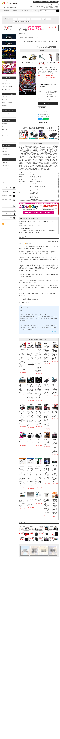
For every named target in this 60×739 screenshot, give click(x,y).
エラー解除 (4, 151)
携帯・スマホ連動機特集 (29, 37)
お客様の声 (51, 7)
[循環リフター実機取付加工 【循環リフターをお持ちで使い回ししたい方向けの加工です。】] (55, 345)
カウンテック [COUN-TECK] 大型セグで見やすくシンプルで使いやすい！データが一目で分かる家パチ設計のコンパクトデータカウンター (46, 473)
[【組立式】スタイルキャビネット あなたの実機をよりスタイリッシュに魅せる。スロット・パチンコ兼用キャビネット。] (55, 435)
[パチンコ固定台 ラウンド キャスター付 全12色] (55, 407)
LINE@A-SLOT (5, 191)
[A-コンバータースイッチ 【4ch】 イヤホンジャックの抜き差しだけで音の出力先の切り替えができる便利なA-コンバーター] (22, 407)
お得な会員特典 (5, 123)
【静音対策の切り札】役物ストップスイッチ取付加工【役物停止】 (22, 388)
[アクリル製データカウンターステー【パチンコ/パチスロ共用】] (30, 495)
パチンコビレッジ (6, 176)
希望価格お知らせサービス (7, 140)
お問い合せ (46, 7)
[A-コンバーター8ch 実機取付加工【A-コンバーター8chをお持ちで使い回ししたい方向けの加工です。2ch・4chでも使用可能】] (30, 407)
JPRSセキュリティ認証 (7, 217)
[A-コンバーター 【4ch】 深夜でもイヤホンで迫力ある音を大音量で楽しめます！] (55, 380)
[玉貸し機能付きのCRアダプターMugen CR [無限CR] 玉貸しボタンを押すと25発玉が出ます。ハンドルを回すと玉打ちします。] (47, 495)
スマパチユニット (21, 19)
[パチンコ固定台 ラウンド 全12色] (22, 435)
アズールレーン (16, 21)
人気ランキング (24, 10)
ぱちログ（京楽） (38, 37)
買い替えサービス (5, 138)
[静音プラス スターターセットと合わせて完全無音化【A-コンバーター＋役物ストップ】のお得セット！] (30, 345)
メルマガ (4, 209)
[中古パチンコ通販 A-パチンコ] (10, 4)
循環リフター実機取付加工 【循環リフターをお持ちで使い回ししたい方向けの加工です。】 (54, 354)
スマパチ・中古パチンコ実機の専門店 (9, 7)
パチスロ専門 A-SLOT (6, 187)
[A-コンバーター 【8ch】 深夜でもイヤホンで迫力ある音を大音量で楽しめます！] (47, 380)
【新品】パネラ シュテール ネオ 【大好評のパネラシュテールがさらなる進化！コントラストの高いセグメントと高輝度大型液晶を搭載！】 (54, 473)
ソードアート (33, 19)
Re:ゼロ (39, 19)
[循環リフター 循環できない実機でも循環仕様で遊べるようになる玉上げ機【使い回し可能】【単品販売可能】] (47, 345)
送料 (3, 132)
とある (43, 19)
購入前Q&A (4, 126)
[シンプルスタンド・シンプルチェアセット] (38, 435)
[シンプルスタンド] (30, 435)
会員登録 (42, 6)
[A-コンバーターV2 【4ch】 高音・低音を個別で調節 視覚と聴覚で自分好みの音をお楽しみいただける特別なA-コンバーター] (38, 380)
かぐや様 (23, 21)
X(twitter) (4, 205)
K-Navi (3, 182)
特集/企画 (21, 37)
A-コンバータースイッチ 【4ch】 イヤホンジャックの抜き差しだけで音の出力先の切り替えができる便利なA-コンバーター (22, 418)
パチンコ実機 (6, 10)
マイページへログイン (49, 6)
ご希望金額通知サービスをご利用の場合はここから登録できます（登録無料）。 (38, 212)
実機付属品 (4, 129)
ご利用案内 (57, 6)
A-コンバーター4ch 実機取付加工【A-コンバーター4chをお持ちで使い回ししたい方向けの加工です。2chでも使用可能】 (38, 418)
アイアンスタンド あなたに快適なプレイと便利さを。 (46, 442)
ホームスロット (5, 168)
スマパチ (15, 19)
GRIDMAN (48, 19)
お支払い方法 (43, 551)
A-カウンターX (5, 165)
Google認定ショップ (6, 213)
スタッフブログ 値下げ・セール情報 (7, 201)
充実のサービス (25, 550)
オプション (34, 10)
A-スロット (4, 162)
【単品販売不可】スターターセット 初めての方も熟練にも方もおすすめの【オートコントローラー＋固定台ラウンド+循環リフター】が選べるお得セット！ (22, 358)
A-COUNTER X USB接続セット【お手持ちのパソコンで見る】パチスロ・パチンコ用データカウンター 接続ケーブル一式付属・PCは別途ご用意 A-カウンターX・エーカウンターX (30, 476)
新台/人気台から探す (6, 83)
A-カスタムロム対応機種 (7, 102)
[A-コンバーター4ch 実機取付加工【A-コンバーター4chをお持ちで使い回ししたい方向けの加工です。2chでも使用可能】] (38, 407)
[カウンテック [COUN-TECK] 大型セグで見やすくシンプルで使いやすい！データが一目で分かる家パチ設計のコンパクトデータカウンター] (47, 461)
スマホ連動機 (5, 105)
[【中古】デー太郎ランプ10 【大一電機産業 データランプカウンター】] (22, 495)
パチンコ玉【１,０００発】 (38, 500)
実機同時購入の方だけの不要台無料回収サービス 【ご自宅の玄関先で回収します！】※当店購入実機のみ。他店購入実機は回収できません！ (54, 507)
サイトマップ (56, 7)
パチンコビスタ (5, 174)
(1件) (48, 116)
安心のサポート (5, 148)
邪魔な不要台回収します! (52, 551)
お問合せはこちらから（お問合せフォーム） (45, 1)
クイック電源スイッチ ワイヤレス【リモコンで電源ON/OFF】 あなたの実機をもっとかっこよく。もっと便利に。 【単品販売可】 (47, 419)
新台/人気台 (15, 10)
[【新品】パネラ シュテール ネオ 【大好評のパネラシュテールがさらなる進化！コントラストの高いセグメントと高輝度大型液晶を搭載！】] (55, 461)
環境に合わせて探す (6, 113)
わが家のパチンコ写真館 (7, 195)
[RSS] (3, 224)
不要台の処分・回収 (6, 154)
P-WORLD (4, 171)
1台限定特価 (4, 99)
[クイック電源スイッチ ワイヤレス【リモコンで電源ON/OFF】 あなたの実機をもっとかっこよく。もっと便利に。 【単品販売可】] (47, 407)
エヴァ (28, 19)
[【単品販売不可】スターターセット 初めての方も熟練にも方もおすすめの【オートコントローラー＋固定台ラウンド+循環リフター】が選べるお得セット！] (22, 345)
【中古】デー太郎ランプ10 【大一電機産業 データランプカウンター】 (22, 503)
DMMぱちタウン (5, 179)
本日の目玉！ (5, 96)
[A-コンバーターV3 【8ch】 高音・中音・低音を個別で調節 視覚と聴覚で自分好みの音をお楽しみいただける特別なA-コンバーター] (30, 380)
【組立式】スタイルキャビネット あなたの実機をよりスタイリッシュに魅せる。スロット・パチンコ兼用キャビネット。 (55, 446)
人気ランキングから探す (7, 86)
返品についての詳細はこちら (45, 114)
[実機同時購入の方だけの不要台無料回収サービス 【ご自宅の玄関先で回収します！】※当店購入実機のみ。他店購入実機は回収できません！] (55, 495)
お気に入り (32, 6)
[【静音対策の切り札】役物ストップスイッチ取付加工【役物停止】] (22, 380)
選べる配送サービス (34, 550)
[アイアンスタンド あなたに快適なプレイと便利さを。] (47, 435)
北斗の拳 (27, 21)
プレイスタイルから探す (7, 116)
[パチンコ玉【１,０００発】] (38, 495)
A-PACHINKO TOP (22, 33)
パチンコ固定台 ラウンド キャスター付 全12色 (54, 414)
